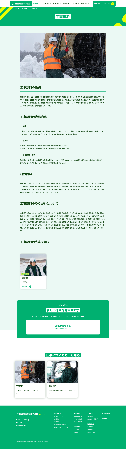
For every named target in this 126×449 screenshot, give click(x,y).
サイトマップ (20, 422)
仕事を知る (25, 9)
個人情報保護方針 (21, 425)
